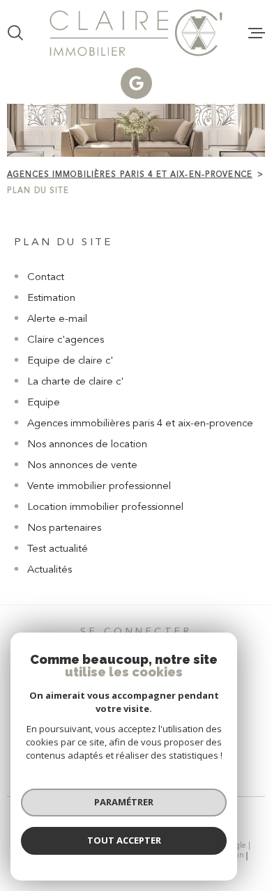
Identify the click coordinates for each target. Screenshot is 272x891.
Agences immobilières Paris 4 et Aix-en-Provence (129, 175)
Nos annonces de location (87, 445)
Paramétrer (123, 802)
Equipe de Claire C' (70, 361)
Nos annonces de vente (82, 465)
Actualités (49, 570)
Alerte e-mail (57, 319)
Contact (45, 277)
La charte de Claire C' (75, 382)
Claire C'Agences (65, 340)
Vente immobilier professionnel (99, 486)
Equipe (43, 403)
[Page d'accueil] (136, 33)
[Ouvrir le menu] (256, 32)
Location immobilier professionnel (105, 507)
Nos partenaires (64, 528)
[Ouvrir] (15, 32)
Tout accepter (124, 840)
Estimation (51, 298)
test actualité (57, 549)
